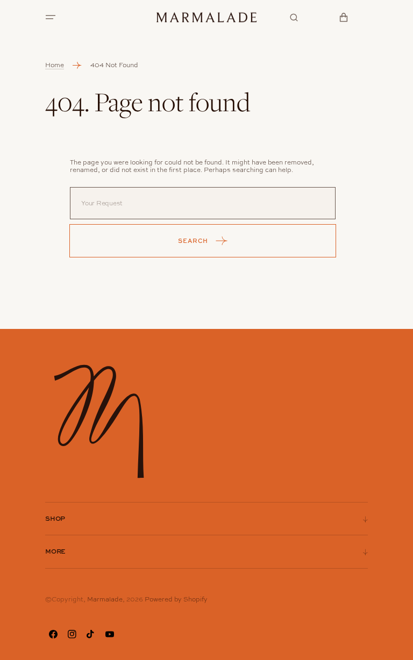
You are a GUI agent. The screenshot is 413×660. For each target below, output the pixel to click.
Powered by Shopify (176, 599)
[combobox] (203, 203)
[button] (50, 17)
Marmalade (105, 599)
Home (54, 65)
